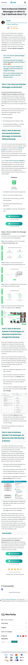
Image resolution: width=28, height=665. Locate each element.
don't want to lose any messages (15, 160)
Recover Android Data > (11, 599)
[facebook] (18, 636)
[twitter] (20, 636)
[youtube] (23, 636)
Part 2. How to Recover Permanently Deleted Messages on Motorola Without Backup (14, 62)
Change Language (8, 620)
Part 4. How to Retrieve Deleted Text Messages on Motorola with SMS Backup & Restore (13, 75)
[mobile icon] (25, 2)
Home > (4, 599)
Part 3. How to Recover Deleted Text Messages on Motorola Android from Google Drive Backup (13, 68)
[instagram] (26, 636)
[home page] (4, 3)
